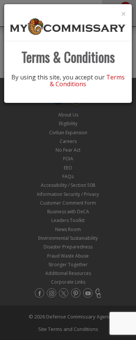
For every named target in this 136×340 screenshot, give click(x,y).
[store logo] (68, 26)
